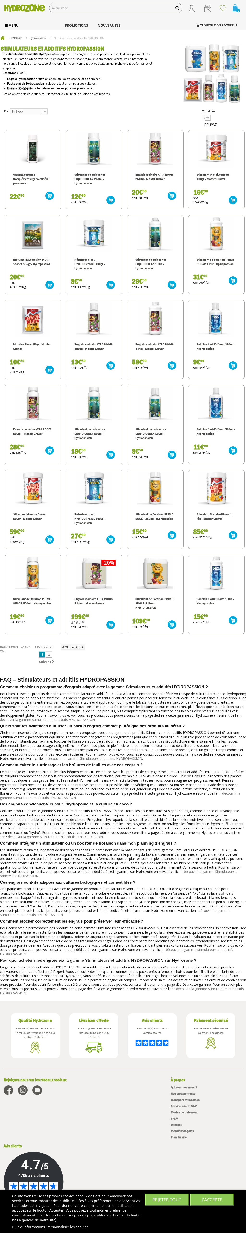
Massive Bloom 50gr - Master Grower (31, 346)
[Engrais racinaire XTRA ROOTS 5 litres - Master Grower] (94, 574)
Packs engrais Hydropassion (25, 83)
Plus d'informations (28, 1226)
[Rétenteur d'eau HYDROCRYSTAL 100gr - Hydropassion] (94, 235)
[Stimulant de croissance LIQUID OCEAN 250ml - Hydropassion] (94, 150)
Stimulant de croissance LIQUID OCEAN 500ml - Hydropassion (89, 433)
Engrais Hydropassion (21, 79)
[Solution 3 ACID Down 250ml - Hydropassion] (216, 319)
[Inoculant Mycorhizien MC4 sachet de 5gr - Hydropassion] (33, 235)
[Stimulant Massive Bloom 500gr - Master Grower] (33, 489)
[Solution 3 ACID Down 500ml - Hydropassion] (216, 404)
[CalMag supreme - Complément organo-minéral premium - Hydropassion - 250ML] (33, 150)
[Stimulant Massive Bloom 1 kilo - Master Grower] (216, 489)
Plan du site (179, 1137)
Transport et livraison (185, 1100)
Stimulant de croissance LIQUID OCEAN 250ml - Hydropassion (89, 178)
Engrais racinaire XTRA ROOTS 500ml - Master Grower (32, 431)
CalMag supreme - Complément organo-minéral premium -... (31, 178)
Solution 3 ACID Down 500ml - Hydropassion (216, 431)
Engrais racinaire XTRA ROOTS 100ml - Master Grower (93, 346)
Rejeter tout (166, 1200)
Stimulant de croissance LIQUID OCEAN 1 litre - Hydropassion (150, 263)
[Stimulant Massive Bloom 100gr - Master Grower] (216, 150)
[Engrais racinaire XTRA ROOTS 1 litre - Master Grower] (155, 319)
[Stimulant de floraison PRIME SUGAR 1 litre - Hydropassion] (216, 235)
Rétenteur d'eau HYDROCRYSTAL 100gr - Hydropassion (89, 263)
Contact (176, 1125)
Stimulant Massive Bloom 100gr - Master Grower (213, 176)
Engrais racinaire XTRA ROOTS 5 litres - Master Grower (93, 601)
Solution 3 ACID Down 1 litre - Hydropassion (215, 601)
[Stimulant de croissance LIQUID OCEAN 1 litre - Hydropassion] (155, 235)
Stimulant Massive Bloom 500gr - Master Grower (29, 516)
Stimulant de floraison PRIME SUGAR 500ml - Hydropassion (32, 601)
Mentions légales (182, 1131)
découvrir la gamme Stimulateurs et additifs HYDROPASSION (47, 719)
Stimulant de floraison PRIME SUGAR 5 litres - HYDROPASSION (154, 603)
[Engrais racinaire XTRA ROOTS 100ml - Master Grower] (94, 319)
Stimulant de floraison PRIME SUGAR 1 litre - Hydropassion (215, 261)
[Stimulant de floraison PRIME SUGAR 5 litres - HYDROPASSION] (155, 574)
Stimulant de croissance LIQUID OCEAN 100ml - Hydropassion (150, 433)
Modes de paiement (184, 1112)
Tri (6, 111)
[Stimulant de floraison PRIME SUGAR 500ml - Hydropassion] (33, 574)
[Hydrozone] (25, 8)
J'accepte (212, 1200)
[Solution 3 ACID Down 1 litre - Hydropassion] (216, 574)
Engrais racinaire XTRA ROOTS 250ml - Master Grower (154, 176)
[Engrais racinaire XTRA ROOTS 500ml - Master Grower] (33, 404)
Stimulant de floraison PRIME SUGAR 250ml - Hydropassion (154, 516)
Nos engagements (183, 1094)
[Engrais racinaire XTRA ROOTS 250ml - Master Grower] (155, 150)
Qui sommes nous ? (184, 1087)
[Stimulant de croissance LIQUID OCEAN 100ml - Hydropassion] (155, 404)
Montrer (208, 111)
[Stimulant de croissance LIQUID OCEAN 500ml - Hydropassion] (94, 404)
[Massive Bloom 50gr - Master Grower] (33, 319)
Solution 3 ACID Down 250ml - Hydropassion (216, 346)
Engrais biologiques (20, 88)
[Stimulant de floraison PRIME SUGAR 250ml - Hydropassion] (155, 489)
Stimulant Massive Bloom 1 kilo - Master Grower (214, 516)
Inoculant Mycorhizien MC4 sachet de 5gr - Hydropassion (31, 261)
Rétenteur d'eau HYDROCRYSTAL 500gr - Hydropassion (89, 518)
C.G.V (174, 1119)
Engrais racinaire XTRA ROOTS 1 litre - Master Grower (154, 346)
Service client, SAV (184, 1106)
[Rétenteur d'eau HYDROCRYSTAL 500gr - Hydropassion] (94, 489)
